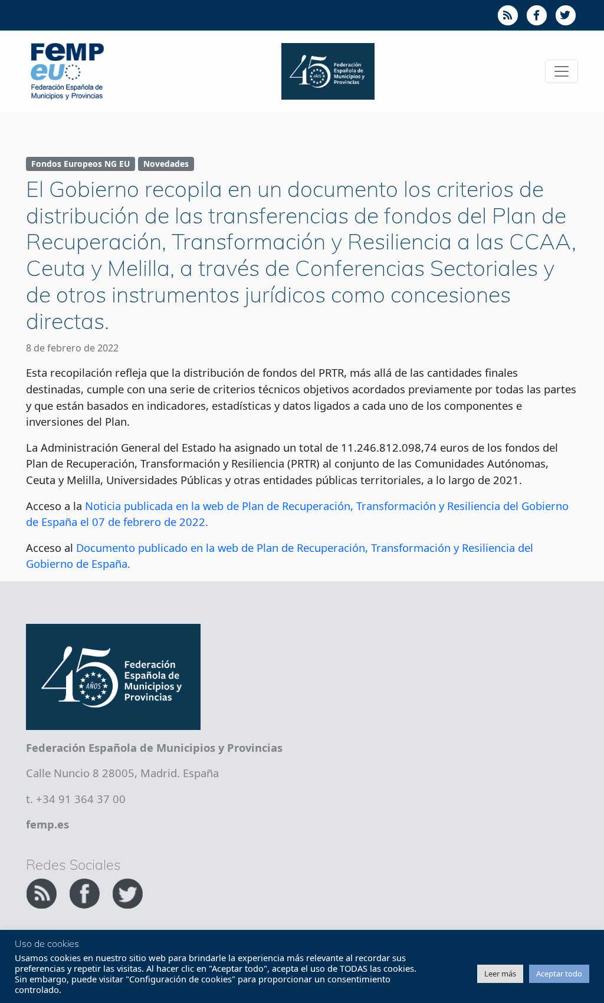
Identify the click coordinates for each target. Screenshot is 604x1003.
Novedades (166, 163)
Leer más (500, 973)
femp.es (47, 824)
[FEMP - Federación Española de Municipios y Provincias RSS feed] (43, 891)
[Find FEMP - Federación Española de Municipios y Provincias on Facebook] (86, 891)
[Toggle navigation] (561, 71)
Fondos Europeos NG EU (80, 163)
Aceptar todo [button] (559, 973)
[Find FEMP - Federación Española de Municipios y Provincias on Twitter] (127, 891)
